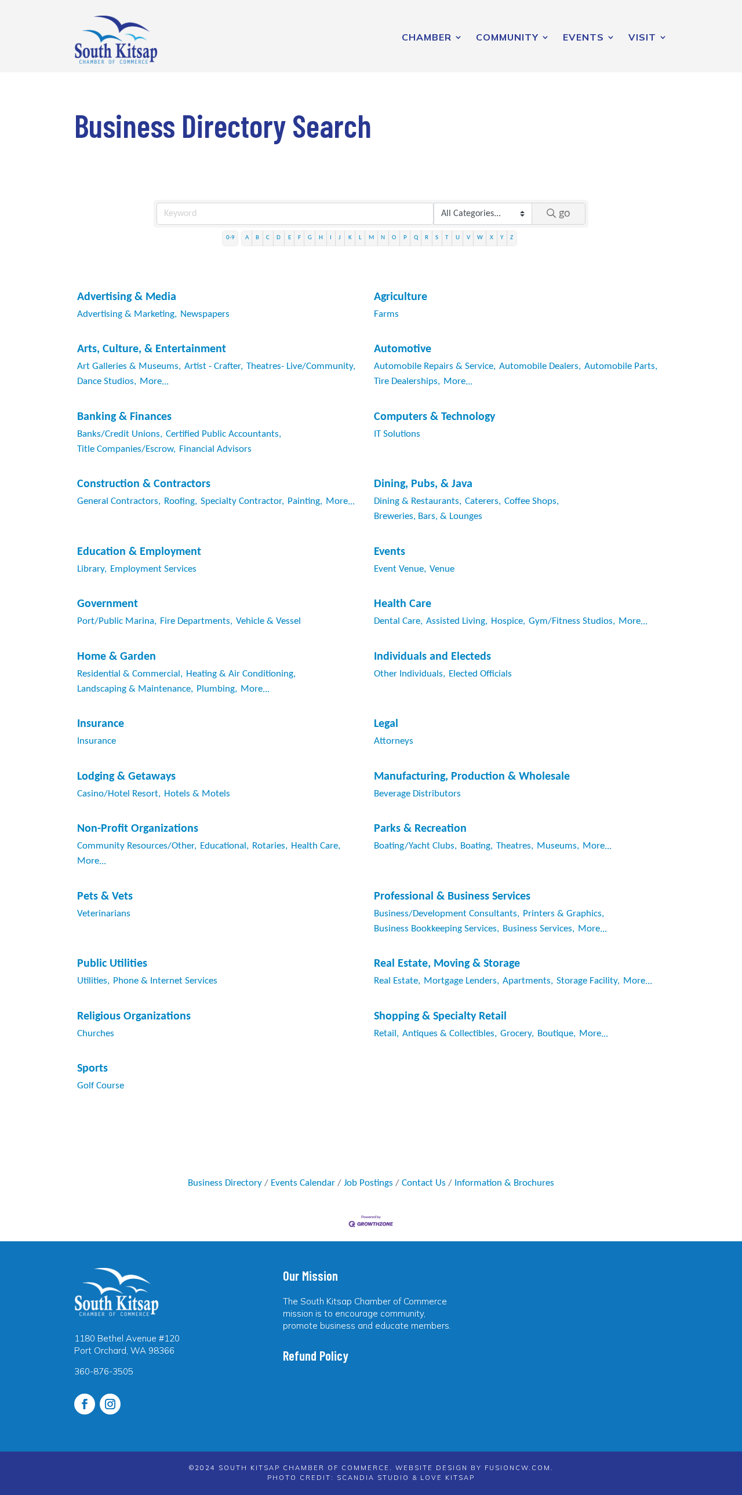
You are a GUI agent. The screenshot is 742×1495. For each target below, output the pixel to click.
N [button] (383, 238)
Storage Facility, (588, 981)
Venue (442, 569)
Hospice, (508, 621)
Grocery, (517, 1034)
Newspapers (205, 314)
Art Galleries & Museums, (129, 366)
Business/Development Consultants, (446, 914)
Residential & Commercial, (130, 674)
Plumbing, (217, 689)
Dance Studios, (106, 381)
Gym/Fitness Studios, (572, 621)
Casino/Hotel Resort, (119, 794)
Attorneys (393, 741)
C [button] (268, 238)
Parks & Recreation (420, 829)
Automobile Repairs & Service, (435, 366)
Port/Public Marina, (117, 621)
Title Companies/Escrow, (126, 449)
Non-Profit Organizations (137, 829)
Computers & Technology (434, 417)
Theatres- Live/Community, (300, 366)
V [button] (468, 238)
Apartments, (528, 981)
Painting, (305, 501)
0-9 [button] (230, 238)
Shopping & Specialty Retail (440, 1016)
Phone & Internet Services (165, 981)
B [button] (257, 238)
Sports (92, 1068)
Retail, (386, 1034)
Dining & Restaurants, (417, 501)
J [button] (340, 238)
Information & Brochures (504, 1183)
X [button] (491, 238)
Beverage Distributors (417, 794)
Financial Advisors (215, 449)
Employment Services (153, 569)
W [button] (480, 238)
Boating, (476, 846)
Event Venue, (400, 569)
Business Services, (538, 929)
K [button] (350, 238)
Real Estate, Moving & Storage (447, 964)
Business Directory (225, 1183)
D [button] (279, 238)
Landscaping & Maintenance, (135, 689)
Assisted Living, (457, 621)
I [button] (331, 238)
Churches (95, 1034)
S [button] (436, 238)
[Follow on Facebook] (84, 1404)
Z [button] (511, 238)
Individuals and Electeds (432, 657)
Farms (386, 314)
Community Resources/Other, (137, 846)
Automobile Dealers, (540, 366)
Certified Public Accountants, (223, 434)
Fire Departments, (196, 621)
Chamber (427, 37)
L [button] (360, 238)
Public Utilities (112, 964)
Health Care (402, 604)
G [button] (310, 238)
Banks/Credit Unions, (119, 434)
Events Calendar (303, 1183)
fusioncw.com (518, 1468)
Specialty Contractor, (242, 501)
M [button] (371, 238)
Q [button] (416, 238)
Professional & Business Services (452, 896)
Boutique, (556, 1034)
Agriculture (400, 297)
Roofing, (180, 501)
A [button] (247, 238)
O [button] (394, 238)
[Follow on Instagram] (110, 1404)
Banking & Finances (124, 417)
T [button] (446, 238)
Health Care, (315, 846)
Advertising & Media (126, 297)
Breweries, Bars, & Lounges (428, 516)
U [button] (458, 238)
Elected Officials (480, 674)
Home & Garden (116, 657)
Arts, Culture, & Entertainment (151, 349)
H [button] (321, 238)
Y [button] (501, 238)
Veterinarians (103, 914)
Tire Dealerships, (407, 381)
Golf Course (100, 1086)
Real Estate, (397, 981)
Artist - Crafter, (213, 366)
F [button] (299, 238)
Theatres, (514, 846)
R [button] (426, 238)
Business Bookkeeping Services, (436, 929)
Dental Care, (398, 621)
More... (154, 381)
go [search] (564, 214)
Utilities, (93, 981)
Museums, (558, 846)
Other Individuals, (409, 674)
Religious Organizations (134, 1016)
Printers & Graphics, (563, 914)
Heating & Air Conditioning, (241, 674)
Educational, (224, 846)
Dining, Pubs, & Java (423, 484)
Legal (386, 724)
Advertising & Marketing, (127, 314)
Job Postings (368, 1183)
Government (107, 604)
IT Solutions (397, 434)
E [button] (289, 238)
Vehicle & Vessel (268, 621)
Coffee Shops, (531, 501)
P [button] (405, 238)
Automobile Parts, (620, 366)
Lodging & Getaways (126, 777)
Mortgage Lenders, (461, 981)
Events (583, 37)
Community (507, 37)
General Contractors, (119, 501)
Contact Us (424, 1183)
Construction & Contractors (143, 484)
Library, (92, 569)
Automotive (402, 349)
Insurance (100, 724)
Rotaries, (270, 846)
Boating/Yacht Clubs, (415, 846)
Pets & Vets (105, 896)
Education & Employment (139, 552)
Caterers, (483, 501)
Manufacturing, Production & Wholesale (472, 777)
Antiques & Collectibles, (449, 1034)
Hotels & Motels (197, 794)
